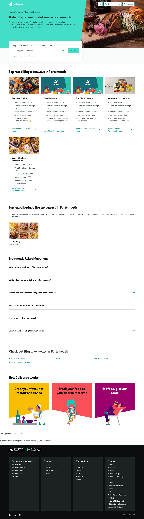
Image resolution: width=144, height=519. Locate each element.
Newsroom (111, 468)
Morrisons (56, 358)
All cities (47, 474)
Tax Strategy (112, 498)
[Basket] (100, 4)
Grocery (78, 471)
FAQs (109, 480)
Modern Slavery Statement (117, 495)
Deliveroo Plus (17, 465)
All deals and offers (50, 471)
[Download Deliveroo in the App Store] (16, 449)
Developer (79, 477)
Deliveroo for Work (18, 468)
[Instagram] (19, 515)
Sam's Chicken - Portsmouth (20, 362)
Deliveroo (16, 4)
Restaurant (79, 468)
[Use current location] (63, 50)
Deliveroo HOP (17, 474)
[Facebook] (10, 515)
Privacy (110, 489)
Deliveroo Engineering (115, 477)
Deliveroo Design (114, 474)
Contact (110, 483)
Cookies (110, 492)
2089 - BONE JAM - (17, 358)
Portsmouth (30, 12)
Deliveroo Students (18, 471)
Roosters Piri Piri (101, 358)
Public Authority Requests (117, 504)
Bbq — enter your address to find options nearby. (32, 45)
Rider (77, 465)
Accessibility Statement (116, 507)
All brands (47, 465)
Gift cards (15, 477)
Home (11, 12)
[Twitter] (15, 515)
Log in (15, 56)
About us (111, 465)
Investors (111, 471)
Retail (78, 474)
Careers (78, 480)
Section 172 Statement (116, 501)
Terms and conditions (115, 486)
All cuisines (48, 468)
